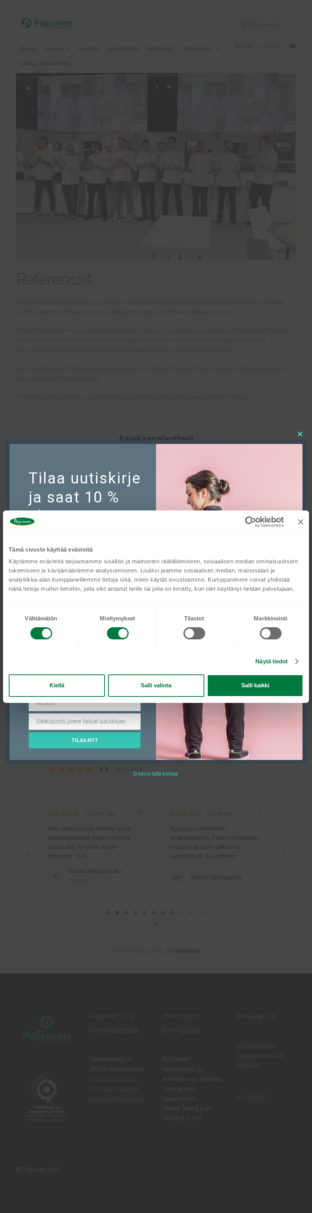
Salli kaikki (255, 685)
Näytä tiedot (271, 661)
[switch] (118, 633)
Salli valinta (156, 685)
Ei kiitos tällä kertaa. (156, 774)
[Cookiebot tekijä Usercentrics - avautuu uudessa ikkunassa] (250, 521)
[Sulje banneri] (300, 521)
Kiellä (56, 685)
